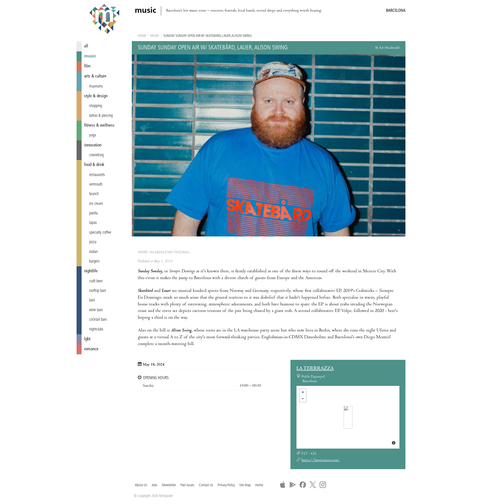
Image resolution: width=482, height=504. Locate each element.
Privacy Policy (226, 485)
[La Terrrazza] (348, 417)
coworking (96, 155)
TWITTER (172, 252)
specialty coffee (100, 233)
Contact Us (206, 485)
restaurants (97, 175)
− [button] (302, 398)
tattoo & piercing (101, 116)
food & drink (94, 165)
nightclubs (96, 329)
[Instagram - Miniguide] (323, 484)
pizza (92, 242)
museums (96, 87)
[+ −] (347, 417)
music (90, 56)
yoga (92, 135)
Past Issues (187, 485)
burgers (94, 262)
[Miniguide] (104, 19)
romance (91, 349)
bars (92, 300)
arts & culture (95, 76)
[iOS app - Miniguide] (283, 484)
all (86, 46)
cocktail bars (98, 320)
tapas (93, 223)
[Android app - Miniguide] (293, 484)
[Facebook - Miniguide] (303, 484)
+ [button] (302, 392)
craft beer (96, 281)
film (87, 66)
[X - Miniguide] (313, 484)
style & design (95, 96)
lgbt (87, 339)
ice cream (96, 204)
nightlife (91, 271)
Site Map (245, 485)
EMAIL (185, 252)
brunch (94, 194)
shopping (95, 106)
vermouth (95, 185)
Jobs (154, 485)
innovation (92, 145)
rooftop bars (97, 291)
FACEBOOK (157, 252)
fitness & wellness (99, 125)
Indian (93, 252)
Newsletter (169, 485)
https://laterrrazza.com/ (321, 460)
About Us (141, 485)
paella (93, 213)
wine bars (96, 310)
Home (142, 36)
